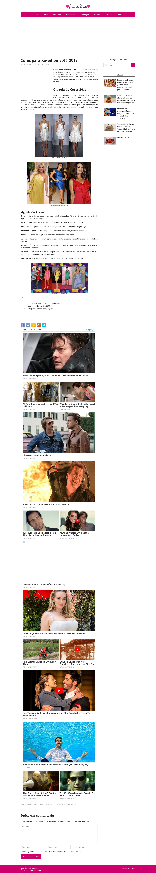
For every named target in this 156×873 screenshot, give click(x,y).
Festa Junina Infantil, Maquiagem (40, 309)
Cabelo (119, 14)
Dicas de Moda (25, 64)
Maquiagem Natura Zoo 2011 (38, 306)
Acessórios (98, 14)
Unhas (45, 14)
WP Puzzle (131, 868)
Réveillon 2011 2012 (51, 804)
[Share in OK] (33, 325)
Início (36, 14)
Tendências (70, 14)
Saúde (109, 14)
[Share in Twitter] (44, 325)
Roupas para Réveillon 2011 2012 (67, 804)
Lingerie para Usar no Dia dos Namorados (43, 303)
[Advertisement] (78, 38)
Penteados (57, 14)
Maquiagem (84, 14)
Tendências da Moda (42, 64)
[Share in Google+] (39, 325)
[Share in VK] (28, 325)
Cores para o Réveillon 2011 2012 (34, 804)
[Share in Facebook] (23, 325)
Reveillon (33, 64)
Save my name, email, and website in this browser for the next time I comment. (54, 851)
